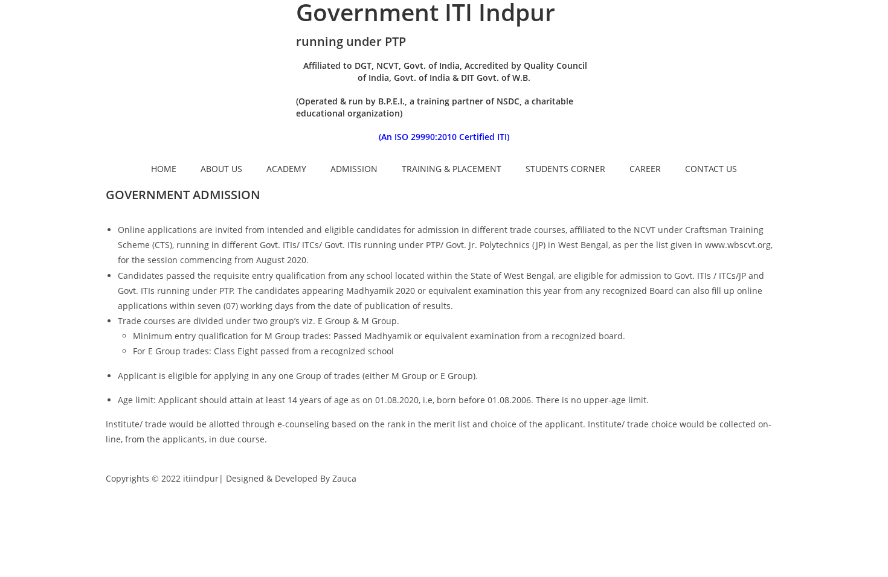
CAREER (645, 168)
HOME (163, 168)
